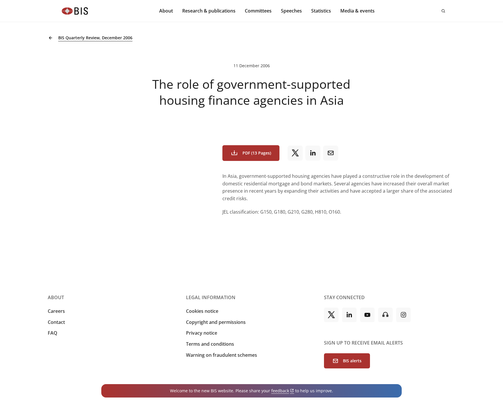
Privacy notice (201, 333)
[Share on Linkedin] (312, 153)
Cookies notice (202, 311)
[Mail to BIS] (330, 153)
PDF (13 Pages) (256, 153)
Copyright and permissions (216, 322)
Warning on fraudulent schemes (221, 355)
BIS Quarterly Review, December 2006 (95, 37)
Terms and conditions (210, 344)
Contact (56, 322)
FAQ (52, 333)
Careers (56, 311)
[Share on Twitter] (295, 153)
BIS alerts (352, 360)
